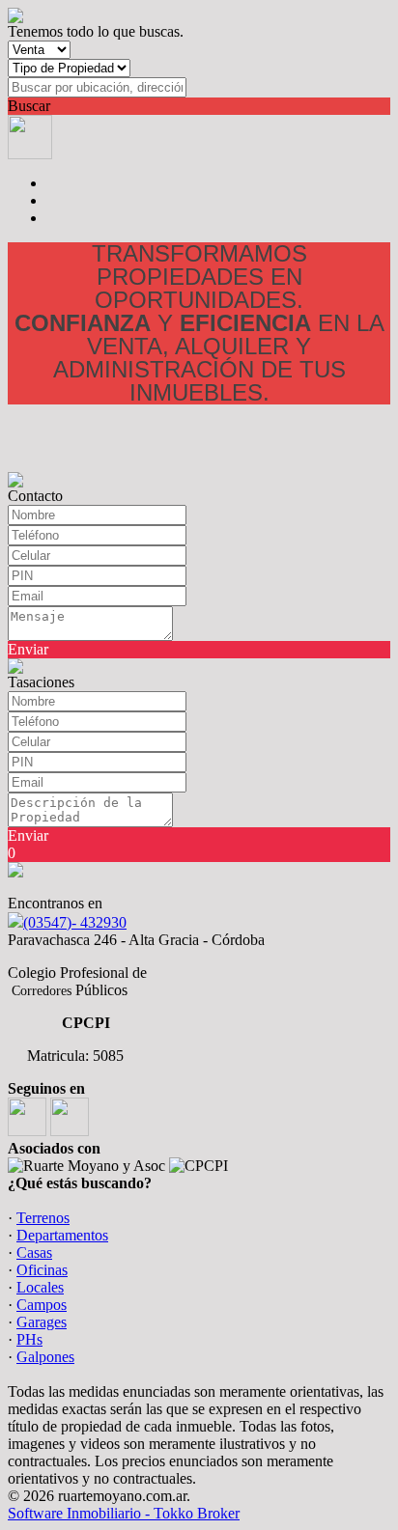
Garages (41, 1322)
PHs (29, 1339)
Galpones (45, 1357)
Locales (40, 1287)
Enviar (28, 649)
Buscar (29, 105)
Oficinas (42, 1270)
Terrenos (43, 1218)
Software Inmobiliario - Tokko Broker (124, 1513)
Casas (34, 1252)
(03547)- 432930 (75, 922)
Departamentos (62, 1235)
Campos (41, 1304)
